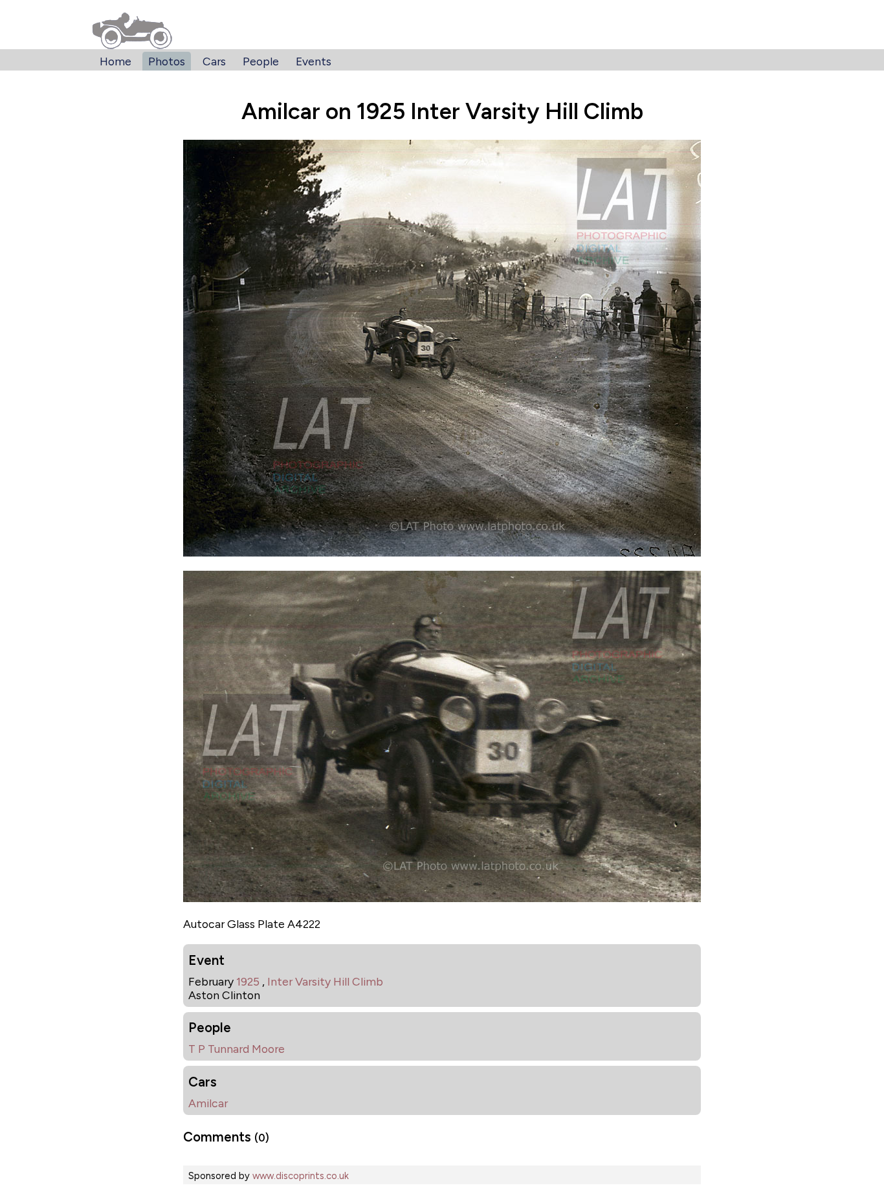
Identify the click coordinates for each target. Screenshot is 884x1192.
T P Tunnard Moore (236, 1048)
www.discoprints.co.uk (300, 1176)
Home (115, 61)
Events (313, 61)
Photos (166, 61)
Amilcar (208, 1103)
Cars (214, 61)
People (261, 61)
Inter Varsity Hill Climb (325, 981)
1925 (248, 981)
